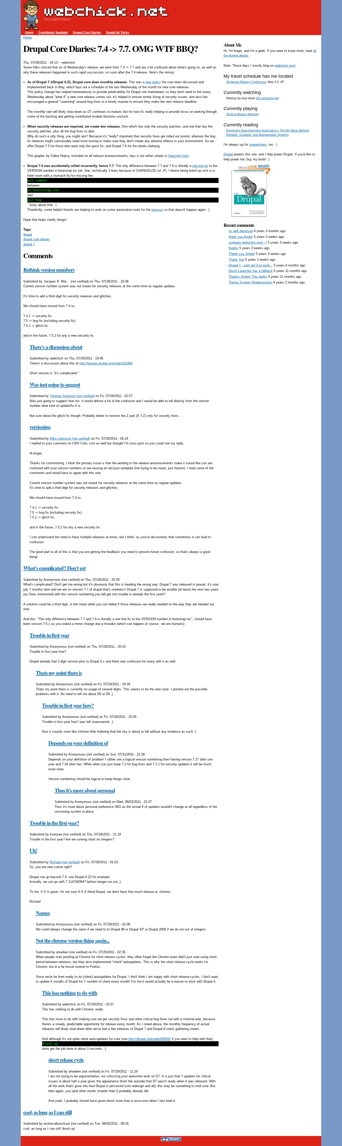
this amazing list (267, 98)
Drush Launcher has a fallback (251, 271)
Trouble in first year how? (68, 705)
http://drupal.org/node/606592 (149, 1039)
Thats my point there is (59, 673)
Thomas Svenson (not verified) (72, 396)
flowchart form (178, 156)
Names (43, 913)
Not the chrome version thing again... (72, 940)
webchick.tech (285, 65)
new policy (153, 82)
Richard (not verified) (65, 862)
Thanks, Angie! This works (248, 276)
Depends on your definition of (78, 743)
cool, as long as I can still (47, 1112)
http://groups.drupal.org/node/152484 (105, 363)
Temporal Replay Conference (246, 81)
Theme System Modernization (250, 282)
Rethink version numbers (48, 269)
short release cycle (66, 1060)
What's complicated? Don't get (54, 568)
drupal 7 (29, 244)
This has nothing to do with (69, 993)
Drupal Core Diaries (87, 32)
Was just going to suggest (55, 384)
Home (29, 32)
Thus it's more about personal (85, 790)
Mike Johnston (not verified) (70, 438)
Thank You (236, 259)
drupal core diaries (36, 239)
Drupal (228, 154)
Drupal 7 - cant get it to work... (251, 265)
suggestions (258, 144)
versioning (40, 427)
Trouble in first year (49, 635)
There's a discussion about (56, 347)
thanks (233, 248)
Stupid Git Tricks (117, 32)
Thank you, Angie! (242, 254)
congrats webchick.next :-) (248, 242)
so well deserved (241, 231)
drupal (27, 234)
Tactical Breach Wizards (242, 114)
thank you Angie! (241, 237)
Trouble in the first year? (54, 823)
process (157, 210)
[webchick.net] (31, 28)
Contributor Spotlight (53, 32)
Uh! (33, 850)
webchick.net (106, 11)
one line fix (200, 166)
